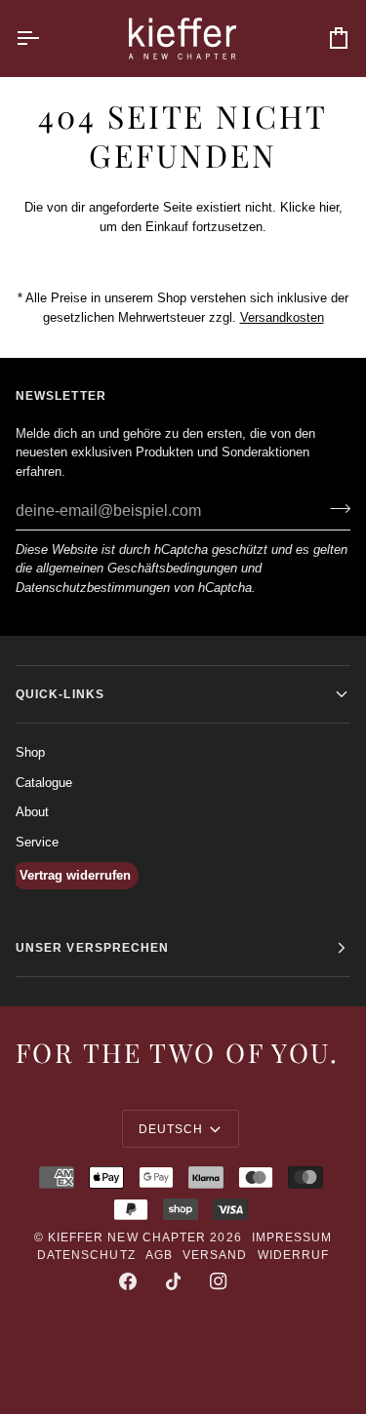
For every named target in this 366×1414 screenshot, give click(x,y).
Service (37, 842)
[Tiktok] (174, 1281)
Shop (30, 752)
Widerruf (294, 1255)
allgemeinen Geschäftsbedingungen (136, 568)
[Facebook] (128, 1281)
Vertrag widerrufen (75, 875)
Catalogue (44, 782)
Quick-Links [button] (60, 694)
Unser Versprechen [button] (92, 948)
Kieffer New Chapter (127, 1237)
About (32, 812)
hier (329, 207)
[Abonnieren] (334, 508)
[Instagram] (218, 1281)
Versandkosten (282, 316)
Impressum (292, 1237)
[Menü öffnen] (45, 38)
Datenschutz (86, 1255)
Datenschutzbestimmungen (93, 587)
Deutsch (171, 1129)
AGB (159, 1255)
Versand (215, 1255)
